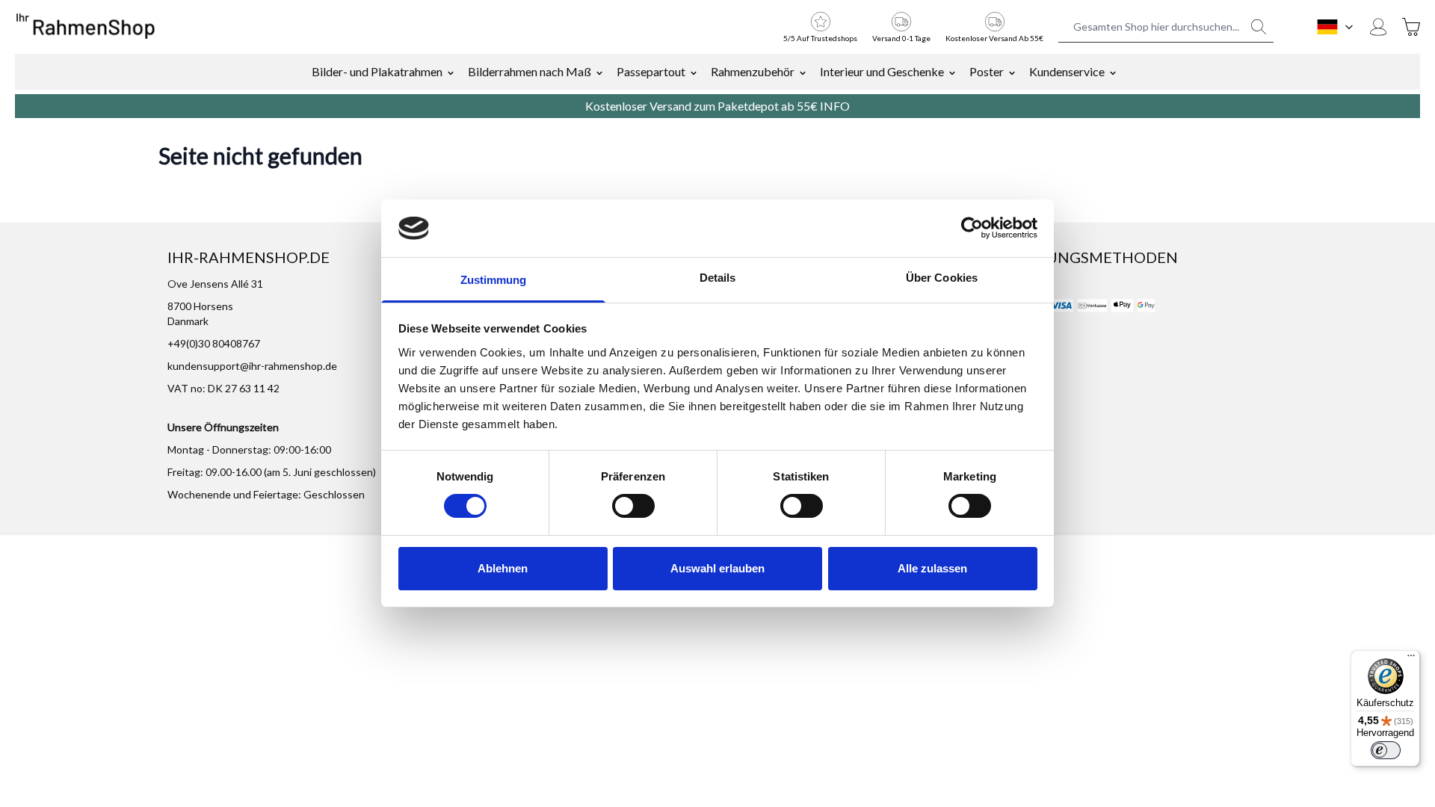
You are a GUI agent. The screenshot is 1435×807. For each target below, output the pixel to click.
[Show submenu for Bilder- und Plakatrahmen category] (450, 71)
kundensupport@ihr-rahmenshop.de (252, 365)
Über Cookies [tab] (942, 277)
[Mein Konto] (1378, 27)
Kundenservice (1067, 71)
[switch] (633, 506)
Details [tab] (718, 277)
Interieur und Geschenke (882, 71)
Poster (986, 71)
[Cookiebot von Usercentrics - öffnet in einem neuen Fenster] (972, 228)
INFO (835, 106)
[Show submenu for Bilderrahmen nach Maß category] (599, 71)
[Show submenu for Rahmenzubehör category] (802, 71)
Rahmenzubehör (752, 71)
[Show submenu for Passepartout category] (693, 71)
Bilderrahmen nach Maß (529, 71)
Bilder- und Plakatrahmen (377, 71)
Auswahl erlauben (717, 568)
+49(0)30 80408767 (213, 343)
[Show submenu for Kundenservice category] (1113, 71)
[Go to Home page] (85, 26)
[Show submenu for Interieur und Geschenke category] (952, 71)
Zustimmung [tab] (493, 279)
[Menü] (1411, 659)
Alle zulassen (932, 568)
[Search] (1259, 27)
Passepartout (651, 71)
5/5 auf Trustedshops (820, 38)
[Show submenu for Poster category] (1012, 71)
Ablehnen (503, 568)
